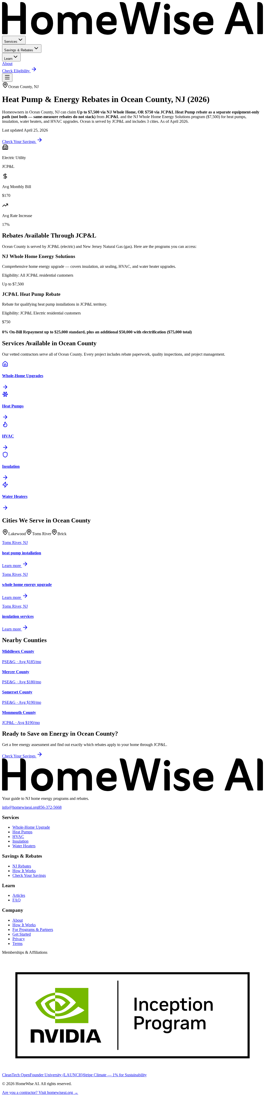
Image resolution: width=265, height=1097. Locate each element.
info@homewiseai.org (20, 807)
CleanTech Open (16, 1075)
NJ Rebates (21, 866)
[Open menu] (7, 77)
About (7, 63)
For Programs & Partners (32, 929)
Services (10, 42)
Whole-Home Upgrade (31, 827)
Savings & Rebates (18, 50)
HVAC (18, 836)
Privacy (18, 939)
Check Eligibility (16, 71)
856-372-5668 (50, 807)
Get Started (21, 934)
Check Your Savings (19, 141)
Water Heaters (23, 846)
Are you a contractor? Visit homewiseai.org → (40, 1092)
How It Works (24, 871)
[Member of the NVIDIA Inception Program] (132, 1070)
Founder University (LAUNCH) (56, 1075)
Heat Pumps (22, 832)
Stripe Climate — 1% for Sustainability (115, 1075)
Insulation (20, 841)
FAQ (16, 900)
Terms (17, 943)
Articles (18, 895)
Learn (8, 59)
